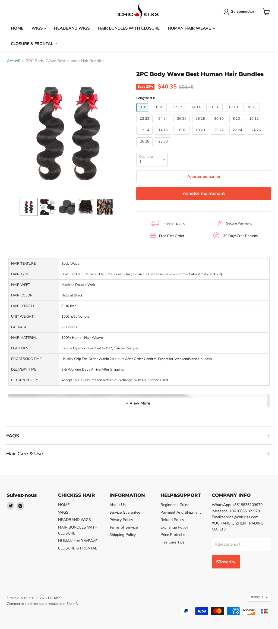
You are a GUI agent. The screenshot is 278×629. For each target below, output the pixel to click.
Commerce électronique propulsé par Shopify (42, 603)
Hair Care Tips (172, 542)
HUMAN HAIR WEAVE (190, 28)
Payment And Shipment (180, 512)
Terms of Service (123, 527)
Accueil (13, 61)
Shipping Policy (122, 534)
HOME (17, 28)
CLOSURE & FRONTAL (32, 43)
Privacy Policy (121, 519)
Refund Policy (172, 519)
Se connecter (242, 11)
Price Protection (174, 534)
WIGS (37, 28)
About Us (117, 504)
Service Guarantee (124, 512)
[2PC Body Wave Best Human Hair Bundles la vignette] (28, 207)
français (257, 597)
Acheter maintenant (204, 193)
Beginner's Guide (174, 504)
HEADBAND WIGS (72, 28)
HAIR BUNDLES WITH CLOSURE (129, 28)
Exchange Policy (174, 527)
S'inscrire (226, 562)
